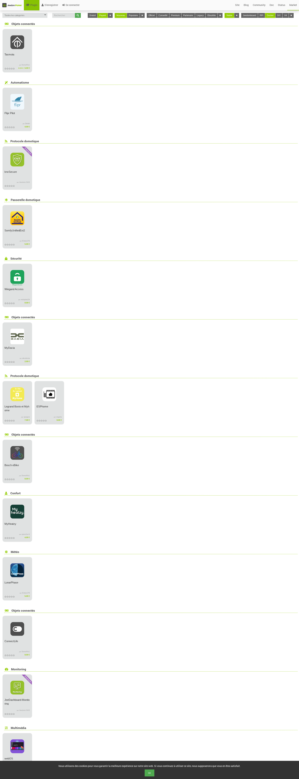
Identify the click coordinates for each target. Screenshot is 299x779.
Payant (102, 15)
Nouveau (120, 15)
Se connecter (73, 5)
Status (281, 5)
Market (293, 5)
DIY (279, 15)
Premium (175, 15)
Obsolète (211, 15)
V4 (285, 15)
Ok (149, 773)
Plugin (33, 5)
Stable (229, 15)
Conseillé (162, 15)
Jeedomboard (249, 15)
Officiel (151, 15)
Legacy (200, 15)
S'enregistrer (51, 5)
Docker (270, 15)
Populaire (133, 15)
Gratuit (92, 15)
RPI (261, 15)
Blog (246, 5)
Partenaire (188, 15)
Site (237, 5)
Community (259, 5)
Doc (272, 5)
